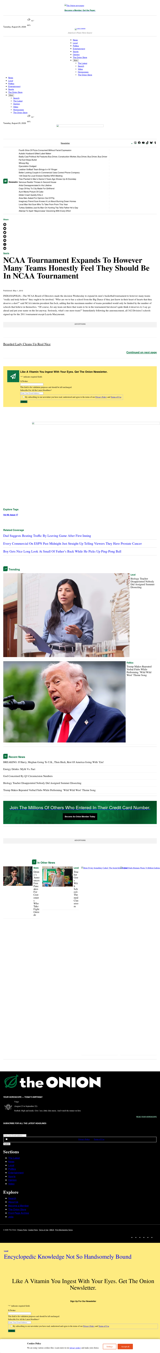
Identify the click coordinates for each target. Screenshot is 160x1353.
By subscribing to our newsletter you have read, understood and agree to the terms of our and (73, 397)
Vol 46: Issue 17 (10, 514)
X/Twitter (24, 381)
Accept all (125, 1346)
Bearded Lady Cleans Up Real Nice (27, 344)
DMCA (51, 1230)
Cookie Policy (33, 1230)
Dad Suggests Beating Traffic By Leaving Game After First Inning (47, 535)
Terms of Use (116, 397)
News (36, 867)
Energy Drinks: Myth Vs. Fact (19, 769)
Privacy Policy (101, 397)
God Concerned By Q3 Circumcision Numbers (28, 776)
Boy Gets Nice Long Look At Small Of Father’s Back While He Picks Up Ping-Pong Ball (62, 551)
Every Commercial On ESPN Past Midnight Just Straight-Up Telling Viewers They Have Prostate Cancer (72, 543)
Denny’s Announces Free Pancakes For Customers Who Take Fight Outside (37, 893)
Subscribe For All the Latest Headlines (36, 390)
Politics (130, 662)
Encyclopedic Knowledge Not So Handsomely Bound (68, 1256)
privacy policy (75, 1347)
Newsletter (65, 143)
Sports (6, 253)
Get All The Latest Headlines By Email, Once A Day (24, 1132)
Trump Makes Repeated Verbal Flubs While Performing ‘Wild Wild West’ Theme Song (139, 670)
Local (133, 574)
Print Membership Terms (64, 1230)
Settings (109, 1346)
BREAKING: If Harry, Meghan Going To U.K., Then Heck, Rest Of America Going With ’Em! (53, 762)
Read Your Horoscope (146, 1117)
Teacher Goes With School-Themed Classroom (76, 889)
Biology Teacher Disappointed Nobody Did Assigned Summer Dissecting (142, 583)
